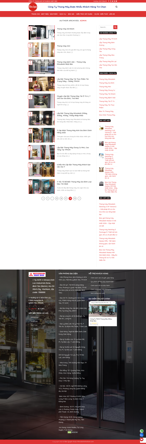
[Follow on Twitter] (112, 1)
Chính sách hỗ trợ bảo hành (100, 285)
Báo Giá (71, 14)
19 (75, 198)
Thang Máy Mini (105, 87)
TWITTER (34, 325)
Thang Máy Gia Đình (106, 83)
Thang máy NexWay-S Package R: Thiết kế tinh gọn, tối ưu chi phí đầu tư (110, 159)
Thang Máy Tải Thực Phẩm (106, 106)
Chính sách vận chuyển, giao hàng (102, 278)
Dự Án (97, 14)
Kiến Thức (104, 14)
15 (57, 198)
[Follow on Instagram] (110, 1)
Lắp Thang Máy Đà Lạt (107, 61)
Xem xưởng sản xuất (98, 293)
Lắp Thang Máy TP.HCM (108, 39)
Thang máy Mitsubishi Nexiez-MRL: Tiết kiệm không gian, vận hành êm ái (111, 173)
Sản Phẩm (53, 14)
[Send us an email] (114, 1)
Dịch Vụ (63, 14)
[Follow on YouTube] (116, 1)
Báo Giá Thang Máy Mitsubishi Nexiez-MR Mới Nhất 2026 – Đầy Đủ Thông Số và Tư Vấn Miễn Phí (111, 187)
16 (61, 198)
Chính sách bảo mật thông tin (101, 289)
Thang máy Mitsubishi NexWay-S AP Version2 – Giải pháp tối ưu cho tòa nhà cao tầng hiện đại (110, 132)
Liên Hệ (112, 14)
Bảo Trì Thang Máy (106, 111)
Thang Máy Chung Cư (107, 90)
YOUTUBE (34, 321)
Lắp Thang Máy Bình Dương (106, 43)
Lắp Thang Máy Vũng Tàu (107, 50)
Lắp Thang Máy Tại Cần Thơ (108, 66)
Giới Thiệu (45, 14)
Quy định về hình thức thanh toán (102, 282)
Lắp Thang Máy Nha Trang (106, 56)
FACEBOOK (34, 317)
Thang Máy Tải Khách (107, 94)
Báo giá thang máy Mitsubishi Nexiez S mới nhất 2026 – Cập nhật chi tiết (111, 146)
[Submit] (115, 27)
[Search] (116, 7)
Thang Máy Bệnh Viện (107, 98)
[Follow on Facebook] (108, 1)
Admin (83, 20)
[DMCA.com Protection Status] (73, 432)
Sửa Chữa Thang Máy (107, 115)
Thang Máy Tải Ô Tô (106, 101)
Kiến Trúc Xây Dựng (84, 14)
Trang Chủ (35, 14)
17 (66, 198)
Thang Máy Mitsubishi (107, 79)
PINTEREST (35, 329)
